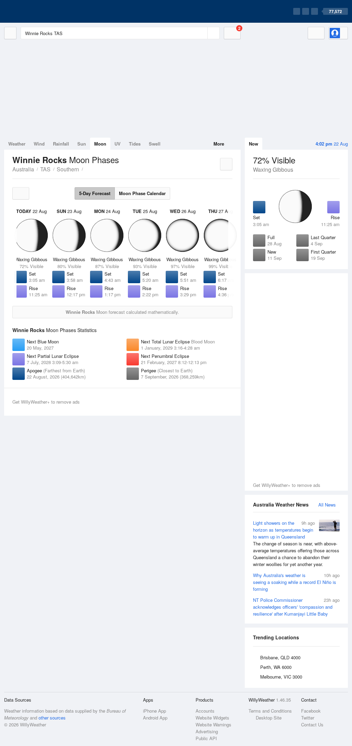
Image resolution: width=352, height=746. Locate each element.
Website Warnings (213, 724)
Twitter (307, 717)
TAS (45, 169)
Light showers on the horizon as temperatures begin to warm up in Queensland (296, 543)
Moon (100, 143)
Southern (68, 169)
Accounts (205, 710)
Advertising (207, 731)
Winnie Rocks (86, 168)
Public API (206, 738)
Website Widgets (212, 717)
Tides (135, 143)
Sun (81, 143)
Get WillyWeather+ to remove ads (286, 485)
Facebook (311, 710)
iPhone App (154, 710)
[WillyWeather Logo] (36, 11)
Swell (155, 143)
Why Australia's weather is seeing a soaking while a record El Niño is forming (296, 582)
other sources (52, 717)
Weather (16, 143)
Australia (23, 169)
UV (117, 143)
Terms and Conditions (270, 710)
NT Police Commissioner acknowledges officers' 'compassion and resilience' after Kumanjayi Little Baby (296, 607)
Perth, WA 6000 (276, 667)
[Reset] (201, 33)
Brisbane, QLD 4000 (280, 657)
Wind (39, 143)
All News (327, 504)
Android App (155, 717)
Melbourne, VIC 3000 (281, 676)
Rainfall (61, 143)
